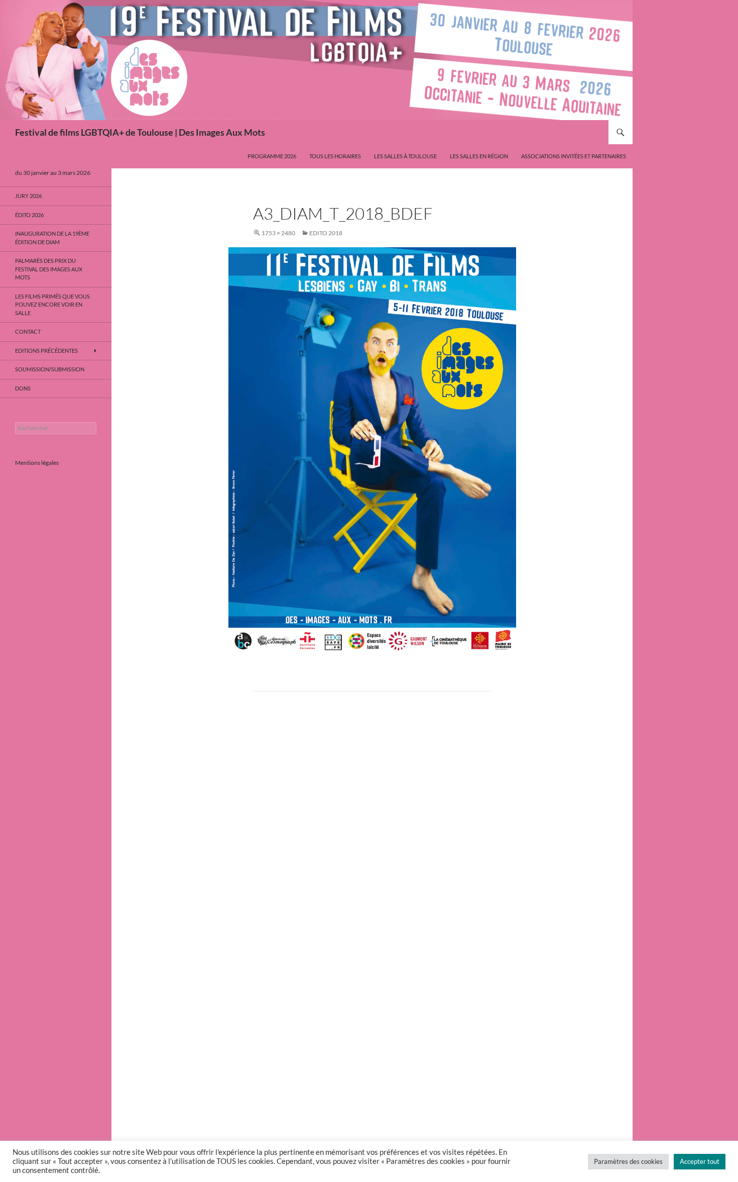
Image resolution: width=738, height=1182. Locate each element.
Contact (28, 331)
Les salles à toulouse (405, 156)
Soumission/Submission (49, 369)
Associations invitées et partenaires (573, 156)
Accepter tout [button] (699, 1161)
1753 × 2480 (278, 233)
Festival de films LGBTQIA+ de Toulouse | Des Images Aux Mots (140, 132)
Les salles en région (479, 156)
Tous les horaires (335, 156)
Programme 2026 (272, 156)
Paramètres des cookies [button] (628, 1161)
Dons (23, 388)
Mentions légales (37, 462)
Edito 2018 (325, 233)
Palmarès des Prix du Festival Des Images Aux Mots (48, 268)
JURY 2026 (28, 195)
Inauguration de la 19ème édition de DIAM (52, 237)
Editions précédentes (46, 350)
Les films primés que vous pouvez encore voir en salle (52, 304)
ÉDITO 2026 (29, 215)
